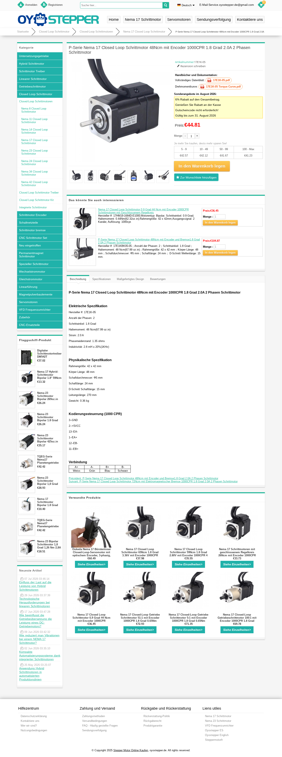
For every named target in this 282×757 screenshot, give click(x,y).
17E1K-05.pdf (221, 80)
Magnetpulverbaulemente (35, 294)
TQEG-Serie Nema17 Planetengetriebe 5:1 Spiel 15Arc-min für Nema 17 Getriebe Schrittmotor (48, 459)
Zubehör (24, 317)
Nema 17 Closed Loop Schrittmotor (144, 31)
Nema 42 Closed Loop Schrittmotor (34, 184)
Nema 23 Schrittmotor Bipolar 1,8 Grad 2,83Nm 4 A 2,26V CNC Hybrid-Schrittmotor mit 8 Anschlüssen (48, 480)
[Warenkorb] (261, 5)
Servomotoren (179, 19)
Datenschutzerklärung (34, 716)
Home (114, 19)
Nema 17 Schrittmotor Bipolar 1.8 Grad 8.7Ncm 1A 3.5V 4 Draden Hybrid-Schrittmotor (48, 502)
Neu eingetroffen (30, 245)
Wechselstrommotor (32, 271)
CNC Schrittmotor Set (33, 237)
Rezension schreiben (193, 66)
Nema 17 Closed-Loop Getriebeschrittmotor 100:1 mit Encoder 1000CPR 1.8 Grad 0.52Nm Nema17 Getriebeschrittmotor (237, 621)
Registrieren (55, 4)
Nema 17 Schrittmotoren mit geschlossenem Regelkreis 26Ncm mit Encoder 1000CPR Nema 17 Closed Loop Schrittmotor (237, 555)
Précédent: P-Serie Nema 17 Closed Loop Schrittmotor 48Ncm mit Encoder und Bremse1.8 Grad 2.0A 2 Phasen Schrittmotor (143, 478)
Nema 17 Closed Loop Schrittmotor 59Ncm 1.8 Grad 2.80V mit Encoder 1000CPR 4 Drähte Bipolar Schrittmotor (188, 554)
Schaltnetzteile (28, 222)
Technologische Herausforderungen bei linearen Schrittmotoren (34, 602)
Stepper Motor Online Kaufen (130, 750)
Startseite (23, 31)
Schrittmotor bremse (32, 230)
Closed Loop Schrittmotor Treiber (39, 192)
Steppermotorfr (214, 739)
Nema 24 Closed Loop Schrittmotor (34, 163)
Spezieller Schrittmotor (34, 264)
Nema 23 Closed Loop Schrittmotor (34, 152)
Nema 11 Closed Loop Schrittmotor (34, 121)
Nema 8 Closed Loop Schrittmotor (33, 110)
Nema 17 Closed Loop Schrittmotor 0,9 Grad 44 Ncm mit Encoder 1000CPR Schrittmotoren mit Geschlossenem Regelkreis (143, 211)
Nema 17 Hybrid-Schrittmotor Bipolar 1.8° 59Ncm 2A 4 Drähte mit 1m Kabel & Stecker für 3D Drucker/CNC (49, 374)
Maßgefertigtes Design (130, 279)
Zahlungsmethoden (93, 716)
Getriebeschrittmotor (32, 86)
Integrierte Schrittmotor (33, 207)
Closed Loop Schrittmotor (54, 31)
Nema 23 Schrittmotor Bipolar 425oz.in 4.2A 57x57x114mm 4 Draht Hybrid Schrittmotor (49, 438)
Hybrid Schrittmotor (31, 63)
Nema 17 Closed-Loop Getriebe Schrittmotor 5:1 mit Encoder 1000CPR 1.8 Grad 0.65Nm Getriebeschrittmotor (188, 619)
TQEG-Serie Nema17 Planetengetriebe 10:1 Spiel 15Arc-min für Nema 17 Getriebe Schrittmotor (48, 523)
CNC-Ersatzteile (29, 325)
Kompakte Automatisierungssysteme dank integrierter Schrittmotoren (39, 655)
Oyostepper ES (214, 730)
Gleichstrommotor (30, 279)
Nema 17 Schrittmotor (143, 19)
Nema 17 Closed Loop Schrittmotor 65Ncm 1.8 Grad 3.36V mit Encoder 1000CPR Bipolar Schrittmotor (140, 554)
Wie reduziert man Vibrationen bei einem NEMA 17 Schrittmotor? (39, 639)
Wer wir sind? (29, 725)
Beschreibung (78, 279)
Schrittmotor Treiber (32, 71)
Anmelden (31, 4)
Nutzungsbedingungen (34, 730)
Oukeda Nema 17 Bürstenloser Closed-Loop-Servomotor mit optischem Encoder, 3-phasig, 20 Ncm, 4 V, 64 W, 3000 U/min (91, 554)
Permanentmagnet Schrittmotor (31, 254)
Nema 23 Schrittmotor (218, 720)
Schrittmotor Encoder (33, 215)
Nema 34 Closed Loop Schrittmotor (34, 173)
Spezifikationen (101, 279)
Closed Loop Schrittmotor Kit (36, 200)
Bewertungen (158, 279)
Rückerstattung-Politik (156, 716)
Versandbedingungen (94, 720)
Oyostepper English (217, 735)
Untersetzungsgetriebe (34, 56)
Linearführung (28, 286)
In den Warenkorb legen (220, 222)
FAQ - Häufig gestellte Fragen (100, 725)
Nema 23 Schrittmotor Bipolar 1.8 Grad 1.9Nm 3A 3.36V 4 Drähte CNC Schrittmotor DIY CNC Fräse (48, 417)
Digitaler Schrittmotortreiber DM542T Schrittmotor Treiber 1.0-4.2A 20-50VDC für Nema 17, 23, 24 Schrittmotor (49, 353)
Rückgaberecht (152, 720)
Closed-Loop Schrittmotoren (96, 31)
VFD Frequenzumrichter (35, 309)
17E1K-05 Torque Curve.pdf (223, 86)
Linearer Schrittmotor (33, 78)
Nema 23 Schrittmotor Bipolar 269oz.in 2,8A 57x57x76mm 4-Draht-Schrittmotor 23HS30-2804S (48, 396)
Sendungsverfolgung (214, 19)
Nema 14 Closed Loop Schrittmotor (34, 131)
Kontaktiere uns (250, 19)
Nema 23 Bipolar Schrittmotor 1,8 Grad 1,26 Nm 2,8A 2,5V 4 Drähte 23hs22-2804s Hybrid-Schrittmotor (49, 544)
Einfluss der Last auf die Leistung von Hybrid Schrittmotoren (35, 586)
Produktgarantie (152, 725)
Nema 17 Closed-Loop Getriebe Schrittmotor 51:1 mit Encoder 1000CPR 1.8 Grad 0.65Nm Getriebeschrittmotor (140, 619)
